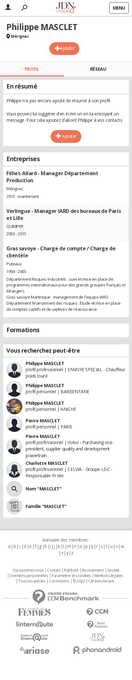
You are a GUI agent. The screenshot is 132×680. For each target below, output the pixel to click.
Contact (53, 570)
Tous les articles (31, 581)
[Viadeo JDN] (97, 637)
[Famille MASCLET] (14, 506)
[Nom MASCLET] (14, 489)
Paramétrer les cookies (71, 576)
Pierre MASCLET (43, 421)
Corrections (59, 581)
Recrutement (92, 570)
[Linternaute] (34, 624)
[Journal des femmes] (34, 612)
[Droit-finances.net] (97, 625)
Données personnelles (29, 576)
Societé (113, 570)
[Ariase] (34, 650)
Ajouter (67, 48)
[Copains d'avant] (34, 637)
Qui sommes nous (28, 570)
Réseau (98, 69)
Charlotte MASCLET (47, 463)
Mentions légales (109, 576)
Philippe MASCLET (45, 363)
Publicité (71, 570)
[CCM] (97, 612)
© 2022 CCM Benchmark (93, 581)
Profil (32, 69)
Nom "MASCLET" (44, 489)
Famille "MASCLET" (46, 506)
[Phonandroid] (97, 650)
